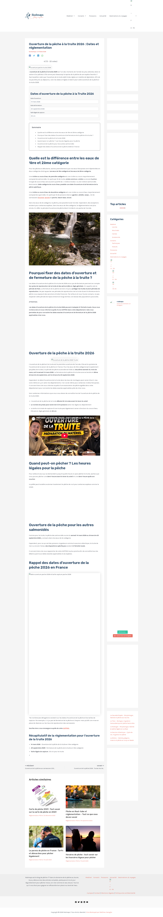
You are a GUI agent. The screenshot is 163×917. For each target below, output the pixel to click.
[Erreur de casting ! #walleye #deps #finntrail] (122, 389)
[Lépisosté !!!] (114, 311)
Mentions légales (107, 893)
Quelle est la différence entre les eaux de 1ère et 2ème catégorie (61, 132)
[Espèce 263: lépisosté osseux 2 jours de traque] (114, 589)
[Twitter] (34, 55)
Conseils (113, 241)
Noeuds (114, 247)
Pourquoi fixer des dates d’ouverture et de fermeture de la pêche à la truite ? (65, 135)
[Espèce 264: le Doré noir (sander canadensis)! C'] (131, 469)
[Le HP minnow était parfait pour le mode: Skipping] (122, 328)
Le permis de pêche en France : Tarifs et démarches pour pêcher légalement (46, 853)
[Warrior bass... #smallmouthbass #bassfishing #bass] (114, 394)
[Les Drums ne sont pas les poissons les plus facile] (114, 460)
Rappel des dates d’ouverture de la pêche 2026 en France (58, 147)
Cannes (114, 234)
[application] (74, 16)
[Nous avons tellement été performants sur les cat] (122, 583)
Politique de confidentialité (125, 893)
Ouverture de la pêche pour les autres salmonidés (56, 144)
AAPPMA (66, 728)
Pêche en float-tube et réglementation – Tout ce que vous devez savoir (82, 814)
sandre (47, 198)
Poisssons (113, 250)
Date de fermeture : (36, 105)
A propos (90, 893)
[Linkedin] (38, 55)
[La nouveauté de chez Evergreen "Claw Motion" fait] (122, 490)
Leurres (114, 227)
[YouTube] (87, 902)
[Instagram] (81, 902)
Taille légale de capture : (37, 112)
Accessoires (116, 237)
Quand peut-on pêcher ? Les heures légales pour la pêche (59, 141)
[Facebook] (30, 55)
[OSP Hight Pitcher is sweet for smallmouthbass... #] (131, 406)
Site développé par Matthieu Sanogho (99, 912)
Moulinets (115, 230)
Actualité (113, 253)
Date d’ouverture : (35, 98)
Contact (97, 893)
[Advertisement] (64, 332)
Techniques (116, 243)
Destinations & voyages (118, 257)
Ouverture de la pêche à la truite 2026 (51, 138)
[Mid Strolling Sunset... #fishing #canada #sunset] (131, 559)
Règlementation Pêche (36, 815)
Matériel (113, 224)
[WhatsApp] (42, 55)
